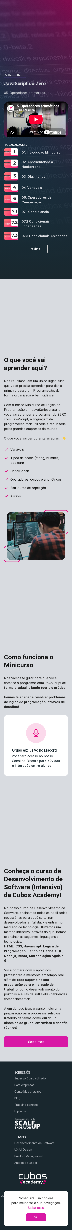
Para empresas (24, 1085)
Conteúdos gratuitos (27, 1091)
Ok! (36, 1217)
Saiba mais (36, 1042)
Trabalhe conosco (26, 1104)
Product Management (28, 1156)
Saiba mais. (36, 1208)
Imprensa (20, 1111)
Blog (17, 1098)
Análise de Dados (26, 1162)
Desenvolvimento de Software (34, 1143)
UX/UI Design (23, 1149)
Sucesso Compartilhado (30, 1078)
